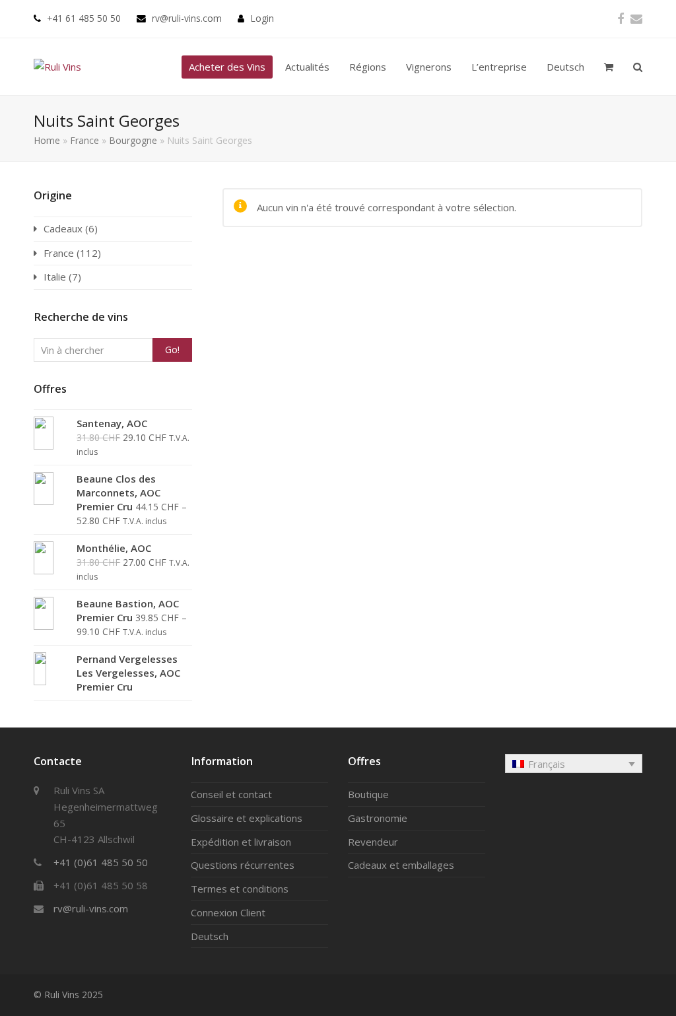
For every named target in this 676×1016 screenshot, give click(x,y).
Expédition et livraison (241, 841)
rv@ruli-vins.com (187, 18)
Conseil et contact (231, 794)
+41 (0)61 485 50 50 (100, 862)
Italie (55, 276)
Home (47, 140)
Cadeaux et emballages (401, 864)
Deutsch (209, 936)
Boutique (368, 794)
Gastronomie (377, 818)
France (84, 140)
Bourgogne (133, 140)
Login (262, 18)
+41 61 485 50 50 (84, 18)
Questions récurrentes (242, 864)
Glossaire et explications (246, 818)
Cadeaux (63, 228)
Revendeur (373, 841)
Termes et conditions (239, 888)
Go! (172, 349)
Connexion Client (228, 912)
